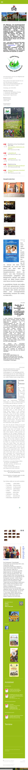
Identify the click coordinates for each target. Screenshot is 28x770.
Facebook (7, 623)
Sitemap (12, 760)
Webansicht (22, 761)
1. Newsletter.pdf (12, 158)
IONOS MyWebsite (7, 765)
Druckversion (7, 760)
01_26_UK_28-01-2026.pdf (15, 690)
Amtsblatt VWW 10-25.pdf (14, 716)
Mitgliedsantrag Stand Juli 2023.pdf (16, 165)
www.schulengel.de (11, 45)
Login (24, 760)
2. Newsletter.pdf (12, 153)
